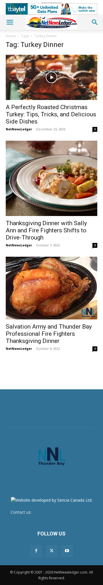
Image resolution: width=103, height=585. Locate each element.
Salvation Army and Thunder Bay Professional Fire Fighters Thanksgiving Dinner (49, 333)
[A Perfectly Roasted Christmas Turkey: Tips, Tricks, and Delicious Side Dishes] (51, 77)
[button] (10, 22)
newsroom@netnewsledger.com (63, 512)
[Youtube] (67, 551)
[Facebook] (36, 551)
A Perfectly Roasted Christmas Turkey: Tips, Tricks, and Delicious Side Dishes (51, 114)
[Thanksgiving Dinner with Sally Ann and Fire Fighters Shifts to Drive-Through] (51, 178)
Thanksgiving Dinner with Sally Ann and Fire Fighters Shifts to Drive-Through (46, 230)
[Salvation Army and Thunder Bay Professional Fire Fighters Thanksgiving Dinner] (51, 288)
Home (11, 36)
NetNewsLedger (19, 129)
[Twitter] (51, 551)
